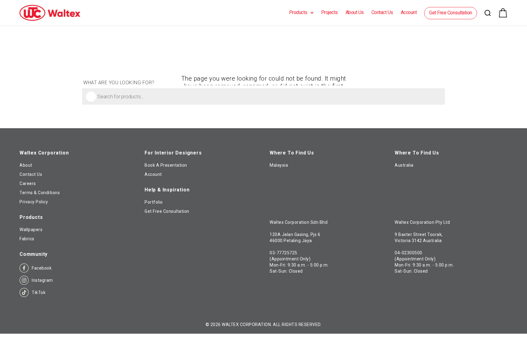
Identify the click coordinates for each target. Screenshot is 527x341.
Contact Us (382, 12)
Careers (28, 183)
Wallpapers (31, 229)
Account (409, 12)
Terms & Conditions (40, 192)
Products (298, 12)
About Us (355, 12)
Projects (329, 12)
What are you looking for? (119, 82)
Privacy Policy (34, 201)
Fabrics (27, 238)
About (26, 165)
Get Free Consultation (450, 13)
